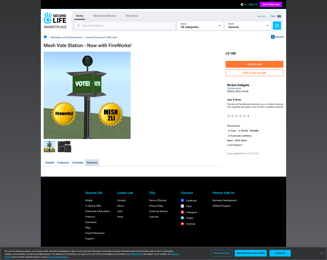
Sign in (253, 4)
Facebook (191, 200)
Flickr (188, 206)
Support (89, 238)
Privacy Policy (156, 205)
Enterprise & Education (97, 211)
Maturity (231, 24)
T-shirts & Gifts (93, 205)
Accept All (280, 253)
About (120, 205)
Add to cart (254, 64)
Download (90, 222)
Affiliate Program (222, 205)
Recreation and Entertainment (66, 37)
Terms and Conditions (58, 257)
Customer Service (158, 211)
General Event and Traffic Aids (101, 37)
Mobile (88, 200)
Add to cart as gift (254, 72)
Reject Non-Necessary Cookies (251, 253)
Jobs (120, 211)
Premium (90, 216)
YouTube (190, 223)
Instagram (191, 212)
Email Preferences (94, 233)
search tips (261, 16)
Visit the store (234, 88)
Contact (121, 200)
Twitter (189, 218)
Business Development (225, 200)
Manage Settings (221, 253)
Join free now (271, 4)
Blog (87, 227)
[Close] (321, 253)
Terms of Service (157, 200)
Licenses (154, 216)
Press (120, 216)
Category (183, 24)
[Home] (45, 37)
